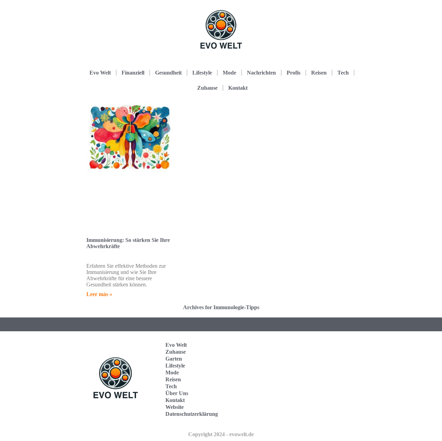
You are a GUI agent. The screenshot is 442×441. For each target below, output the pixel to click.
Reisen (319, 73)
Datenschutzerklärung (191, 414)
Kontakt (238, 88)
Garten (173, 359)
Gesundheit (168, 73)
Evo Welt (100, 73)
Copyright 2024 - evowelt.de (221, 434)
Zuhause (207, 88)
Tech (343, 73)
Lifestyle (202, 73)
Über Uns (176, 393)
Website (174, 407)
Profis (293, 73)
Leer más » (99, 294)
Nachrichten (261, 73)
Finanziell (133, 73)
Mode (229, 73)
